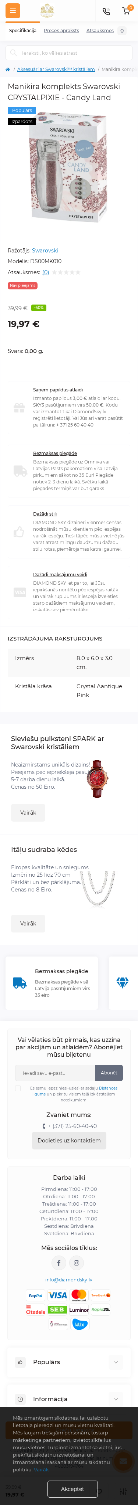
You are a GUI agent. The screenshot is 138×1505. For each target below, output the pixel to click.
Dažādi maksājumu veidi (60, 574)
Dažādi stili (45, 514)
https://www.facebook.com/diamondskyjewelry (59, 1263)
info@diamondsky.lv (68, 1280)
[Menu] (13, 10)
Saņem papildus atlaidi (58, 390)
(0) (45, 272)
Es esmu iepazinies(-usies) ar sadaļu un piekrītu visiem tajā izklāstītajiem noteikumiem (73, 1094)
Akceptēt (72, 1489)
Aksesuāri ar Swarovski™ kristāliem (56, 69)
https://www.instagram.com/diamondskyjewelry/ (76, 1263)
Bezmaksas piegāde (55, 453)
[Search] (14, 52)
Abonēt (109, 1073)
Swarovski (45, 250)
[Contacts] (106, 10)
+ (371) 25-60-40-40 (72, 1126)
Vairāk (28, 812)
